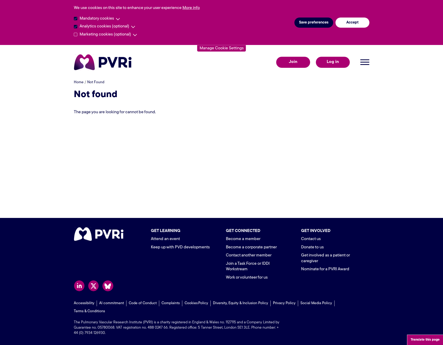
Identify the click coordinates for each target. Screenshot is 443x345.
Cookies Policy (196, 303)
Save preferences (314, 22)
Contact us (311, 239)
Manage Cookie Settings (222, 48)
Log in (333, 62)
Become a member (243, 239)
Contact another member (249, 255)
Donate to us (312, 247)
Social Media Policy (316, 303)
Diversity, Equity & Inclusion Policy (240, 303)
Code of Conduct (143, 303)
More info (191, 8)
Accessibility (84, 303)
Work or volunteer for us (247, 278)
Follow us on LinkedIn (79, 285)
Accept (352, 22)
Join (293, 62)
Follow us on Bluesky (107, 285)
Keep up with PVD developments (180, 247)
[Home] (104, 62)
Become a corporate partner (251, 247)
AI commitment (111, 303)
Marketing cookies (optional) (105, 35)
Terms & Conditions (89, 311)
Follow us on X (93, 285)
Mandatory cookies (97, 19)
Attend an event (165, 239)
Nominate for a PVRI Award (325, 269)
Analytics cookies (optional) (104, 26)
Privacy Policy (284, 303)
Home (79, 82)
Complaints (171, 303)
